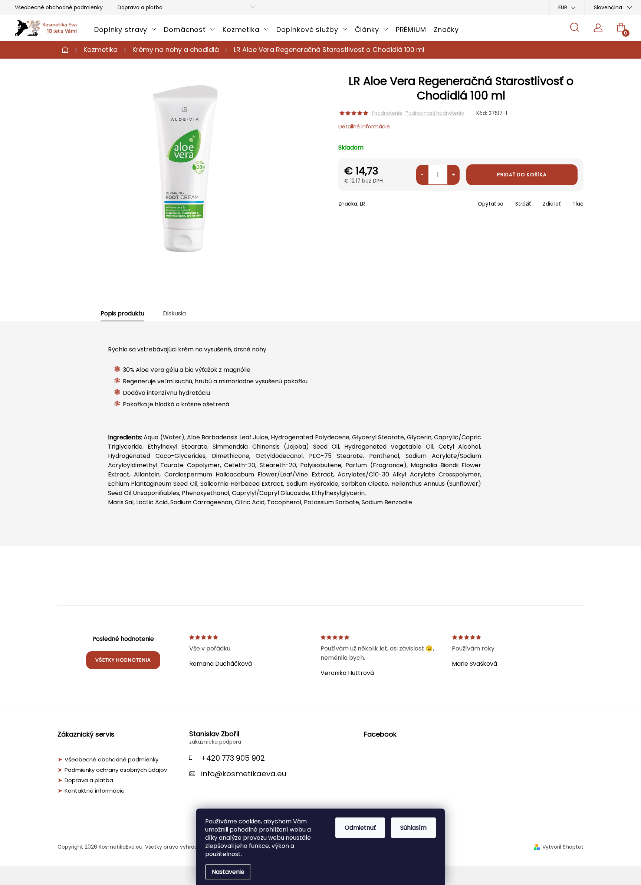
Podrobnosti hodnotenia (434, 113)
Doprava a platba (140, 7)
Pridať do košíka (522, 174)
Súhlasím (413, 827)
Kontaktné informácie (95, 790)
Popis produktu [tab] (122, 313)
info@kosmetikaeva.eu (243, 773)
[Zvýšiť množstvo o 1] (453, 175)
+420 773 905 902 (233, 758)
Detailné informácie (364, 126)
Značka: (351, 203)
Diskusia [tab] (174, 313)
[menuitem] (125, 30)
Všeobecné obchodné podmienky (59, 7)
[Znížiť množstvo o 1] (422, 175)
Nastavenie (228, 872)
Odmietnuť (360, 827)
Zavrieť (391, 201)
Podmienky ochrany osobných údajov (116, 770)
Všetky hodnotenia (123, 659)
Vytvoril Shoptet (563, 846)
